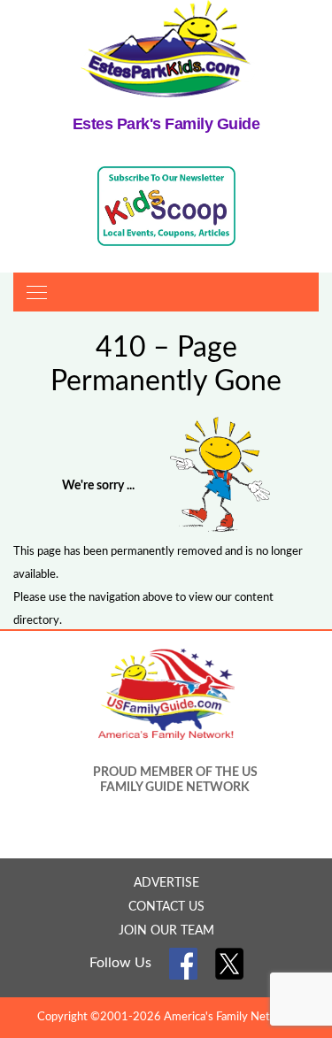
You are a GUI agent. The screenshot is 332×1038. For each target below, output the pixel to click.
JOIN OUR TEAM (166, 931)
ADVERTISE (166, 883)
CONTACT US (166, 907)
